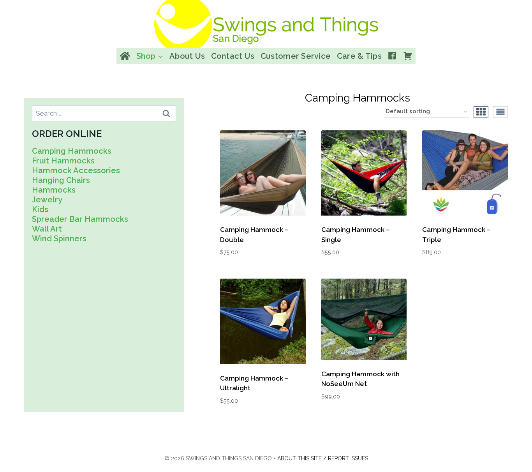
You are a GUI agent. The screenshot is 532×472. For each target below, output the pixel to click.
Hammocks (54, 190)
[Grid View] (481, 112)
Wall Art (47, 228)
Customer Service (296, 56)
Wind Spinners (59, 238)
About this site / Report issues (322, 458)
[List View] (500, 112)
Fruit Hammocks (63, 160)
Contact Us (233, 56)
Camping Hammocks (71, 151)
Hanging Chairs (61, 180)
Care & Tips (359, 56)
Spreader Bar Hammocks (80, 219)
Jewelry (47, 199)
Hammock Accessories (76, 170)
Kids (40, 209)
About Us (187, 56)
